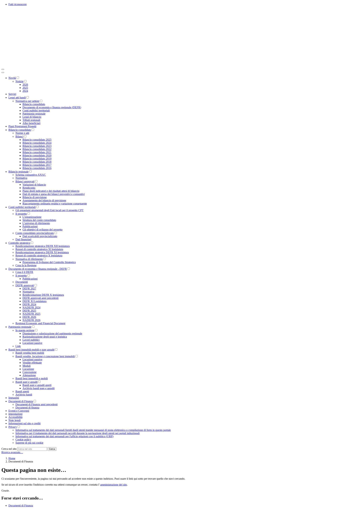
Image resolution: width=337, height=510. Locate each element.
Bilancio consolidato (33, 104)
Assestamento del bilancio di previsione (44, 200)
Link (18, 346)
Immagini (13, 397)
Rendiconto (28, 187)
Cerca (52, 449)
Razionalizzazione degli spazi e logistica (44, 336)
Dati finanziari (23, 239)
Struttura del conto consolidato (39, 220)
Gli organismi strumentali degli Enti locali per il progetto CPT (49, 210)
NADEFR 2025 (31, 313)
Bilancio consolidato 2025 (36, 139)
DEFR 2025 (29, 310)
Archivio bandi (23, 394)
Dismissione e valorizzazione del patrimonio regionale (52, 333)
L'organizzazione (31, 216)
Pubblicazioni (30, 226)
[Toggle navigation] (2, 69)
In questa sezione (24, 330)
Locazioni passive (32, 342)
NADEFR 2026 (31, 320)
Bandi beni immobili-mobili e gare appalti (31, 349)
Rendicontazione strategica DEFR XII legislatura (42, 246)
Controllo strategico (19, 242)
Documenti (21, 281)
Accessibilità (15, 417)
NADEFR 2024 (31, 307)
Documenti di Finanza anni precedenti (36, 404)
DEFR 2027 (29, 288)
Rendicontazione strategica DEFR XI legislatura (42, 252)
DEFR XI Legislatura (34, 301)
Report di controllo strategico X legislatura (38, 255)
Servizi (12, 94)
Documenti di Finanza (20, 401)
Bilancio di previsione (34, 197)
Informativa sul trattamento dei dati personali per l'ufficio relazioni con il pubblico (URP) (64, 436)
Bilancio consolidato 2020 (36, 155)
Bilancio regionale (18, 171)
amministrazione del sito (113, 484)
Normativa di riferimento (29, 259)
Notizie (19, 81)
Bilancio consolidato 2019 (36, 158)
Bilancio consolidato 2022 (36, 149)
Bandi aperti (22, 391)
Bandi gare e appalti (26, 381)
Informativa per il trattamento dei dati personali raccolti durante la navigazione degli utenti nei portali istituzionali (77, 433)
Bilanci (19, 136)
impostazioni (15, 413)
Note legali (14, 420)
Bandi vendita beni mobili (29, 352)
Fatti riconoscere (17, 4)
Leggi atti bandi (17, 97)
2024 (25, 90)
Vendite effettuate (32, 362)
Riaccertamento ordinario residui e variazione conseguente (54, 203)
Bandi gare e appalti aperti (36, 385)
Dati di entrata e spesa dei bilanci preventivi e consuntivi (53, 194)
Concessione (29, 372)
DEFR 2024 (29, 304)
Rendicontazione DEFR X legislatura (43, 294)
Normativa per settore (27, 101)
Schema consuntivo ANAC (30, 174)
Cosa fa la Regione (26, 265)
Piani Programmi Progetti (22, 126)
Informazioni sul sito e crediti (24, 423)
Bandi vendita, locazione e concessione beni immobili (45, 356)
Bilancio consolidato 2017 (36, 164)
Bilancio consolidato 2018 (36, 161)
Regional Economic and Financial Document (40, 323)
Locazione (28, 368)
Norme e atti (22, 132)
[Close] (2, 72)
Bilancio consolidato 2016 (36, 168)
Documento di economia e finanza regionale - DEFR (37, 268)
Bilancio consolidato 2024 (36, 142)
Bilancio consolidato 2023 (36, 145)
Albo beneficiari (31, 123)
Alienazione (29, 375)
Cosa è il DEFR (24, 272)
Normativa (21, 177)
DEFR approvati (24, 285)
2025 (25, 87)
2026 (25, 84)
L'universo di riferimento (36, 223)
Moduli (26, 365)
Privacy (12, 426)
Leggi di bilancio (31, 116)
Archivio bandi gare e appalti (38, 388)
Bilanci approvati (24, 181)
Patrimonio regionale (33, 113)
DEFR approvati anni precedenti (40, 298)
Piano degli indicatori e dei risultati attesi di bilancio (50, 190)
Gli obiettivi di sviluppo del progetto (42, 229)
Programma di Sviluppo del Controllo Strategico (49, 262)
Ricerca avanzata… (12, 452)
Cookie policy (23, 439)
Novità (12, 77)
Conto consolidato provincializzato (34, 233)
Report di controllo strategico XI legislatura (39, 249)
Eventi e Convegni (18, 410)
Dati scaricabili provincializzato (39, 236)
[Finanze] (54, 65)
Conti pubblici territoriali (36, 110)
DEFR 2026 (29, 316)
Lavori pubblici (30, 339)
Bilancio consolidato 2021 (36, 152)
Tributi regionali (31, 120)
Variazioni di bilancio (34, 184)
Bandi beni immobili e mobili (31, 378)
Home (11, 458)
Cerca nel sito (8, 448)
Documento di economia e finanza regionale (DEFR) (51, 107)
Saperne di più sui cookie (29, 442)
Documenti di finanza (27, 407)
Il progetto (21, 213)
